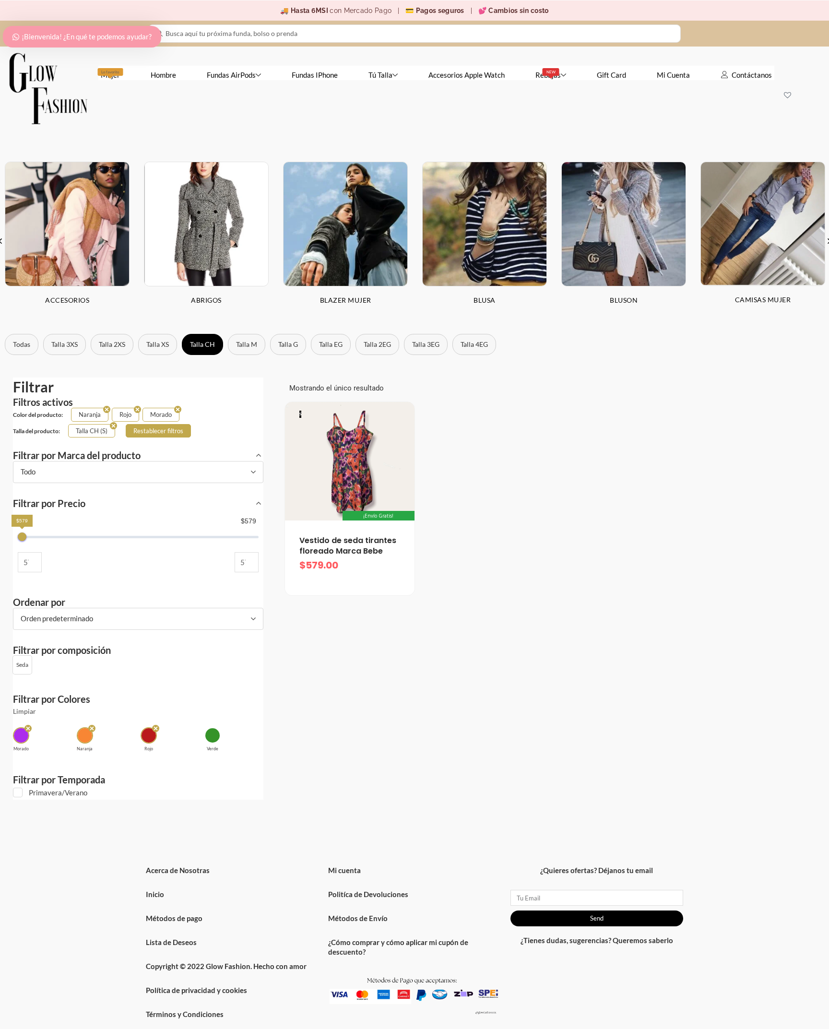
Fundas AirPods (231, 75)
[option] (206, 240)
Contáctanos (752, 75)
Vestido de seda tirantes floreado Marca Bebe (347, 545)
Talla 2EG (377, 344)
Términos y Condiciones (185, 1014)
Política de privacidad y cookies (196, 990)
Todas (21, 344)
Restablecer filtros (158, 431)
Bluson (624, 300)
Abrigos (206, 300)
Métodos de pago (174, 918)
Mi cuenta (344, 870)
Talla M (246, 344)
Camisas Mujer (763, 300)
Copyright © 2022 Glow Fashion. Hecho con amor (226, 966)
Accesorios (67, 300)
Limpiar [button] (24, 711)
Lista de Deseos (171, 942)
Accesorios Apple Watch (466, 75)
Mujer (110, 74)
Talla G (288, 344)
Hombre (163, 75)
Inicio (155, 894)
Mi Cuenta (673, 75)
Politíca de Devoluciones (368, 894)
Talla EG (331, 344)
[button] (22, 665)
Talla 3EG (425, 344)
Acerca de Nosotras (178, 870)
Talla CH (202, 344)
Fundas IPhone (315, 75)
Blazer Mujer (345, 300)
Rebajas (548, 74)
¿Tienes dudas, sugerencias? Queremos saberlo (597, 940)
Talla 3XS (64, 344)
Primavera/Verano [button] (58, 792)
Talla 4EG (474, 344)
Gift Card (611, 75)
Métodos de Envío (358, 918)
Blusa (485, 300)
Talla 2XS (112, 344)
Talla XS (157, 344)
